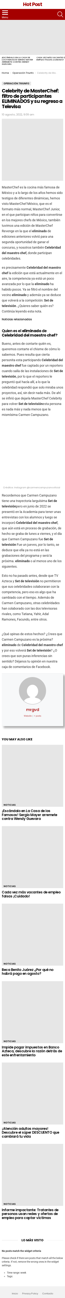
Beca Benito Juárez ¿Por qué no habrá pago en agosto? (27, 971)
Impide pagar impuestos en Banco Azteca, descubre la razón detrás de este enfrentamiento (32, 1051)
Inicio (15, 1293)
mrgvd (32, 709)
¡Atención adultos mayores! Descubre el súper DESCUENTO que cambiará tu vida (30, 1132)
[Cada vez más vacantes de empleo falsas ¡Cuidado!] (32, 857)
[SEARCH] (60, 14)
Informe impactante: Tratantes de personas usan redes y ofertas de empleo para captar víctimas (30, 1214)
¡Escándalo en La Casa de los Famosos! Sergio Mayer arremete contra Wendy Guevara (17, 60)
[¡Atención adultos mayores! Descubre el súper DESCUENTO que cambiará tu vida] (32, 1094)
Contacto (47, 1293)
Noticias (10, 805)
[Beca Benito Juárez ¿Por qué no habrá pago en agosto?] (32, 935)
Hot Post (32, 4)
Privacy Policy (30, 1293)
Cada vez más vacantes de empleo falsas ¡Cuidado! (31, 894)
